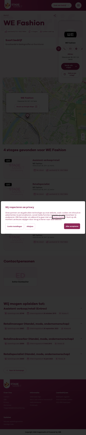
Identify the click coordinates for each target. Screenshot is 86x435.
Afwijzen (30, 226)
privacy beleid (58, 217)
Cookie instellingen (14, 226)
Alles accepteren (72, 226)
